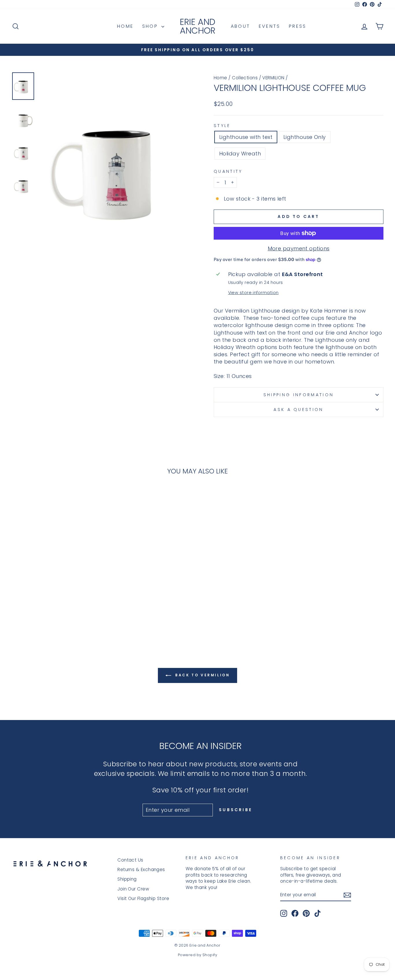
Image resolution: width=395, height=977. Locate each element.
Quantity (228, 171)
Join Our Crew (133, 889)
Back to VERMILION (201, 675)
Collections (245, 78)
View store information (253, 292)
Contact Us (130, 860)
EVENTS (269, 26)
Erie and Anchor (197, 26)
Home (220, 78)
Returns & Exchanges (141, 869)
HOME (125, 26)
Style (222, 125)
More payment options (299, 248)
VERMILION (273, 78)
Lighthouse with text (245, 137)
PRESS (297, 26)
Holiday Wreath (240, 153)
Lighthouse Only (304, 137)
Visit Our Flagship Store (143, 898)
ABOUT (240, 26)
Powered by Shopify (197, 954)
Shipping (127, 879)
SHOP (151, 26)
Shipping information (298, 395)
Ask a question (298, 409)
